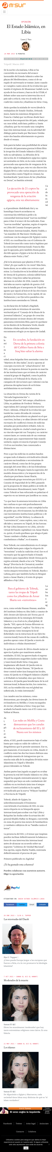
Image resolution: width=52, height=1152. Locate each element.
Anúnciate (44, 1123)
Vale (26, 1148)
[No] (49, 1144)
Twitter (22, 905)
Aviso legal (31, 1123)
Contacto (20, 1131)
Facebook (10, 905)
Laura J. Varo (26, 39)
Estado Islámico (31, 899)
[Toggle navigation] (4, 12)
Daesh (20, 899)
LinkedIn (42, 905)
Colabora (32, 1131)
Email (32, 905)
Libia (42, 899)
